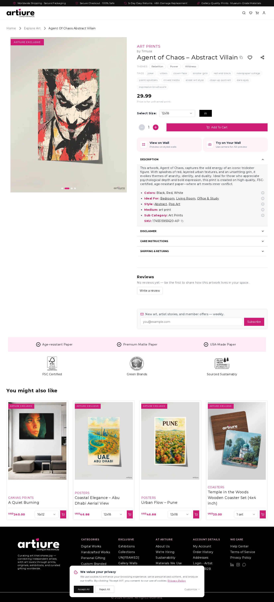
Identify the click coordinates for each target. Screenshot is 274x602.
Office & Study (208, 198)
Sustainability (166, 557)
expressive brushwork (152, 86)
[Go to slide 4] (75, 188)
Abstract (160, 204)
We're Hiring (165, 552)
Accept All (83, 589)
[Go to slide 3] (70, 188)
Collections (126, 552)
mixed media (171, 80)
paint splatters (148, 80)
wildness (190, 66)
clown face (180, 73)
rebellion (157, 66)
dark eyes (243, 80)
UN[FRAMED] (128, 557)
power (174, 66)
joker (151, 73)
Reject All (104, 589)
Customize (190, 589)
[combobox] (177, 113)
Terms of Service (242, 552)
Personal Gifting (93, 558)
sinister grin (200, 73)
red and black (222, 73)
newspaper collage (248, 73)
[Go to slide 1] (62, 188)
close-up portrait (220, 80)
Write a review (150, 290)
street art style (195, 80)
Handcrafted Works (95, 552)
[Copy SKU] (182, 221)
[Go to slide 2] (65, 188)
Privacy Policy (240, 557)
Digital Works (91, 546)
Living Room (185, 198)
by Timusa (144, 51)
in (205, 113)
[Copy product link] (241, 57)
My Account (202, 546)
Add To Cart (219, 127)
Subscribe (254, 322)
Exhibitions (126, 546)
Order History (203, 552)
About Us (162, 546)
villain (163, 73)
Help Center (239, 546)
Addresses (200, 557)
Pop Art (174, 204)
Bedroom (167, 198)
